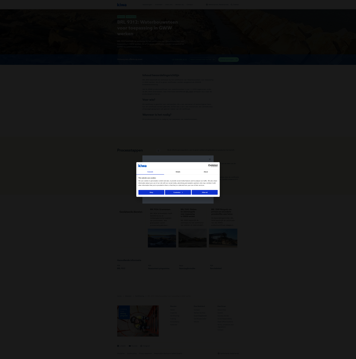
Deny (151, 192)
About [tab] (206, 172)
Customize (176, 192)
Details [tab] (178, 172)
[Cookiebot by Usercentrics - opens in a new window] (209, 165)
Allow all (204, 192)
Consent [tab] (150, 172)
